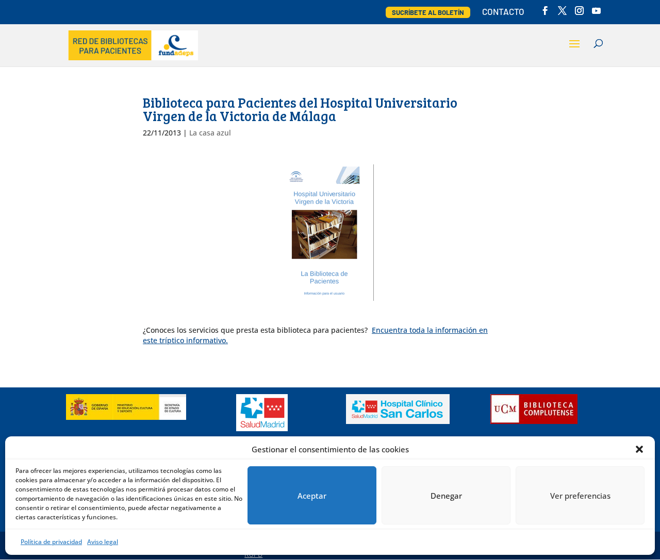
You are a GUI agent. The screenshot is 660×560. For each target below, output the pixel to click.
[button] (639, 449)
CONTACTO (503, 11)
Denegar (446, 495)
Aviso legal (102, 541)
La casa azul (210, 133)
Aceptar (312, 495)
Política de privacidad (51, 541)
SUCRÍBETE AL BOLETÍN (428, 12)
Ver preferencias (580, 495)
